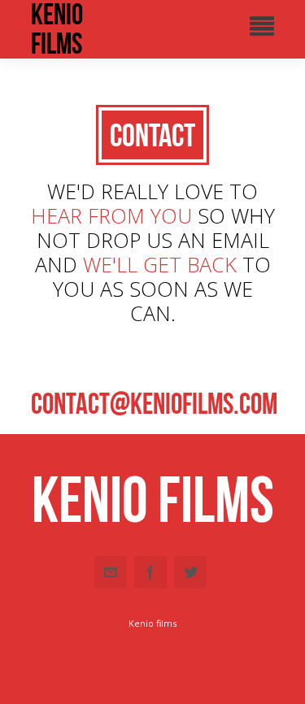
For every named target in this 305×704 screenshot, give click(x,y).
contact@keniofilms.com (154, 403)
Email (110, 572)
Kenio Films (57, 29)
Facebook (150, 572)
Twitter (190, 572)
